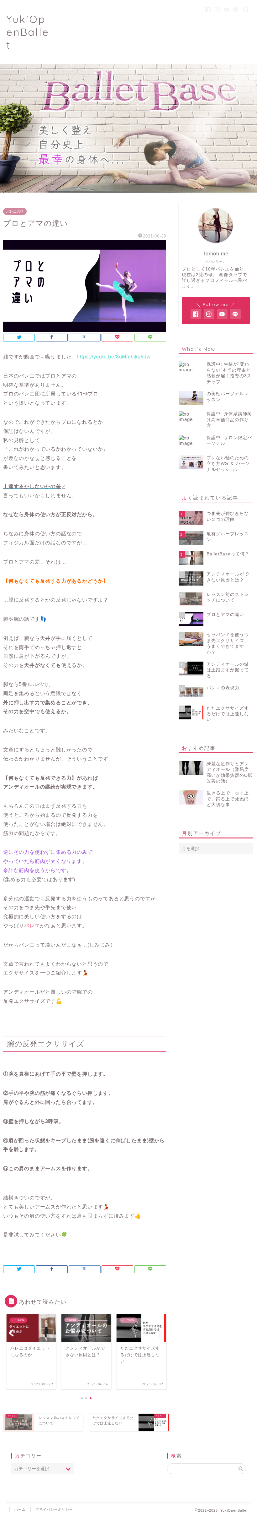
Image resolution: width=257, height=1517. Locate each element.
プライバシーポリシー (54, 1509)
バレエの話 (15, 211)
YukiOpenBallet (27, 32)
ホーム (20, 1509)
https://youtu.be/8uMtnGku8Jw (113, 356)
